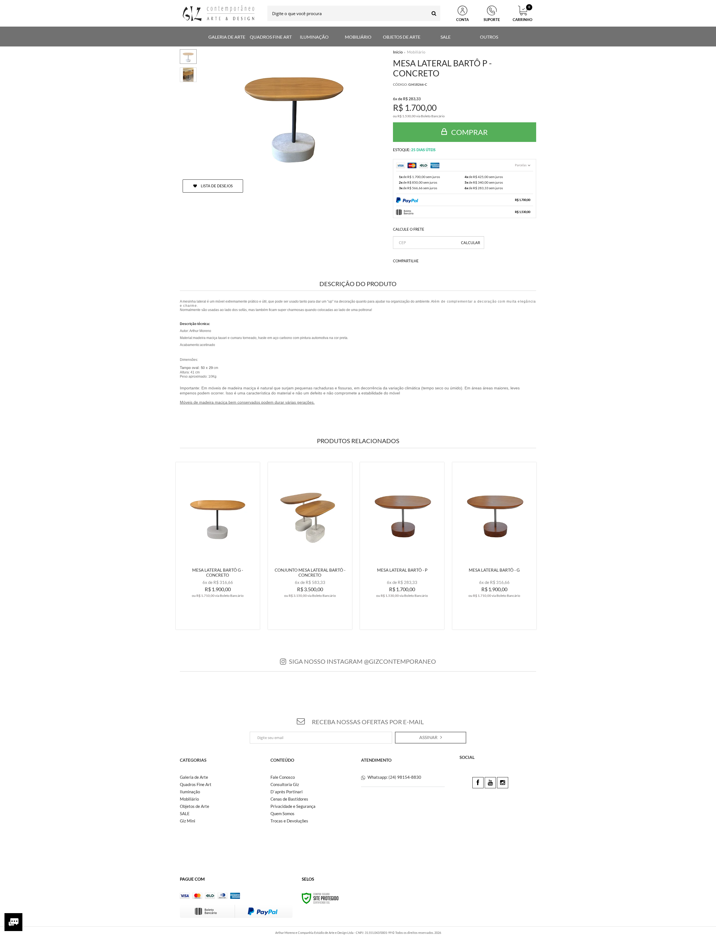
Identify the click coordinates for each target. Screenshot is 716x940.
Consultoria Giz (284, 784)
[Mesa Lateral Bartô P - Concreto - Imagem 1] (188, 56)
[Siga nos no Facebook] (478, 782)
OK (470, 242)
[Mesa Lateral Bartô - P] (402, 546)
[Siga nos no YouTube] (490, 782)
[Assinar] (430, 737)
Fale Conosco (282, 777)
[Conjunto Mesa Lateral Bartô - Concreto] (310, 546)
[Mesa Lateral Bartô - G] (494, 546)
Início (398, 52)
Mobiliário (416, 52)
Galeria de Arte (194, 777)
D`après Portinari (286, 791)
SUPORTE (492, 19)
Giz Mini (187, 820)
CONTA (462, 19)
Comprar (469, 132)
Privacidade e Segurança (292, 806)
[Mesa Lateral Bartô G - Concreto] (217, 546)
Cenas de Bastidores (289, 798)
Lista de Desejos (216, 186)
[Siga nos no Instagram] (502, 782)
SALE (185, 813)
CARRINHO (522, 14)
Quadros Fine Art (195, 784)
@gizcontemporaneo (400, 661)
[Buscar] (434, 13)
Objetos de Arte (194, 806)
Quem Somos (282, 813)
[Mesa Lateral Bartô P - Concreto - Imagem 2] (188, 74)
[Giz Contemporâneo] (219, 13)
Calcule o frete (408, 229)
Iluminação (190, 791)
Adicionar (229, 620)
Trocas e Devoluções (289, 820)
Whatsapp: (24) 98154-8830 (394, 777)
